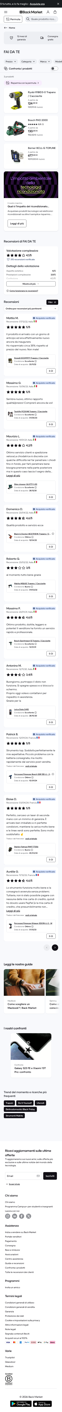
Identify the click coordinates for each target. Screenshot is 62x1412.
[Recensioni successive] (55, 947)
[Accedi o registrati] (48, 12)
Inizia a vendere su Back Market (20, 1232)
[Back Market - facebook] (21, 1216)
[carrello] (55, 12)
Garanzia (9, 1311)
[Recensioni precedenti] (47, 947)
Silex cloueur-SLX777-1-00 (25, 484)
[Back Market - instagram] (7, 1216)
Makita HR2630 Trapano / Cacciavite (30, 583)
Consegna (10, 1245)
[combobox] (11, 61)
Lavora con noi (12, 1211)
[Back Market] (31, 12)
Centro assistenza (14, 1258)
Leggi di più (13, 475)
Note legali (10, 1329)
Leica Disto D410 (21, 709)
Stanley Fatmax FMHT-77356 (26, 846)
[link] (17, 223)
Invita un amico (12, 1287)
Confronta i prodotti (15, 1267)
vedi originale (31, 766)
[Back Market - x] (28, 1216)
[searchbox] (44, 19)
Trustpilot (10, 1357)
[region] (31, 992)
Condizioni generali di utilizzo (19, 1302)
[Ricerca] (28, 19)
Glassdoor (10, 1361)
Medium (9, 1366)
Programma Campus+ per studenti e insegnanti (29, 1206)
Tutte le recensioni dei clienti (19, 1272)
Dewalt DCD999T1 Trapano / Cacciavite (31, 358)
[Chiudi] (58, 4)
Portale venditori (13, 1236)
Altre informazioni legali (16, 1324)
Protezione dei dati (14, 1315)
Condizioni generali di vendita (20, 1307)
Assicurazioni (11, 1254)
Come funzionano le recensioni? (24, 291)
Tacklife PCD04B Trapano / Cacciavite (30, 411)
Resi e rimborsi (12, 1250)
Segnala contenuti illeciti (17, 1333)
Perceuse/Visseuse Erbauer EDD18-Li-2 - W (33, 923)
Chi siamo (10, 1202)
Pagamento (11, 1241)
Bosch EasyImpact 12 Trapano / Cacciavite (32, 640)
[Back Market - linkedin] (14, 1216)
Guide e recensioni (14, 1263)
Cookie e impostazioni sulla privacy (22, 1320)
